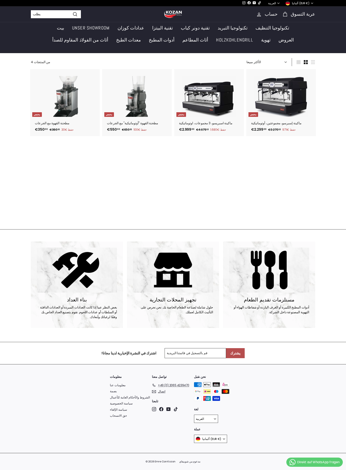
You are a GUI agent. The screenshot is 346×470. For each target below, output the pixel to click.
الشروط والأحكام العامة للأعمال (130, 397)
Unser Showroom (91, 28)
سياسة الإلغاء (118, 409)
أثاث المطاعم (195, 40)
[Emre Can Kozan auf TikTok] (176, 409)
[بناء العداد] (77, 270)
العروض (286, 40)
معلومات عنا (118, 385)
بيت (60, 28)
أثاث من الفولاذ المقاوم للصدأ (80, 40)
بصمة (113, 391)
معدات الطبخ (128, 40)
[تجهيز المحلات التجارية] (173, 270)
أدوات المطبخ (161, 40)
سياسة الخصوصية (121, 403)
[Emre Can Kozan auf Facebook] (161, 409)
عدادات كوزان (131, 28)
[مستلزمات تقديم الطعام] (269, 270)
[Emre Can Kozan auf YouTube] (168, 409)
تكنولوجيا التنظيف (272, 28)
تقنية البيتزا (162, 28)
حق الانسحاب (118, 415)
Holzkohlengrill (234, 40)
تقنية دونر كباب (195, 28)
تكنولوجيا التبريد (232, 28)
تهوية (266, 40)
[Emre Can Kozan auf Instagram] (154, 409)
